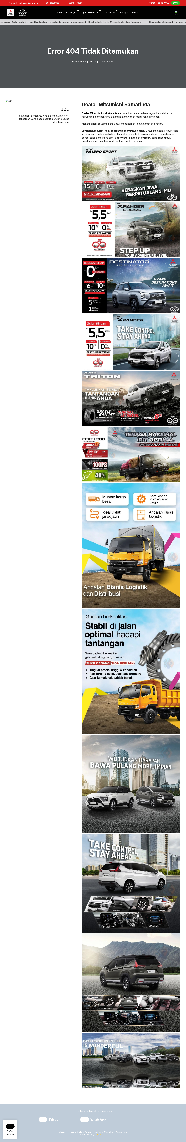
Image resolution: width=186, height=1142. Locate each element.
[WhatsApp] (85, 1120)
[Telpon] (44, 1120)
